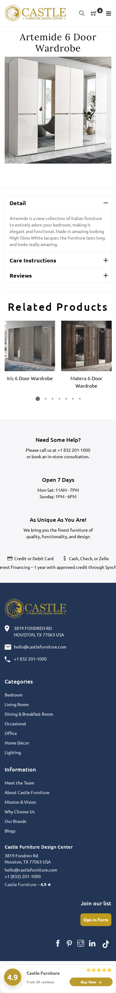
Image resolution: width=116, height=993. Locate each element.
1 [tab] (38, 399)
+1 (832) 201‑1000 (23, 876)
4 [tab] (59, 399)
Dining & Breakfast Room (29, 714)
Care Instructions (33, 260)
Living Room (17, 704)
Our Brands (15, 821)
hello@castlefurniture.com (40, 646)
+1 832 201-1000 (74, 450)
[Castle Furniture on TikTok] (105, 943)
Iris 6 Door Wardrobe (30, 378)
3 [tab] (52, 399)
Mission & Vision (20, 802)
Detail (18, 202)
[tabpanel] (30, 352)
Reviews (21, 275)
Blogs (10, 830)
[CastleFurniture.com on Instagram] (80, 943)
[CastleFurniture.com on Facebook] (57, 943)
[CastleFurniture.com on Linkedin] (92, 943)
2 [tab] (45, 399)
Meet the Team (19, 782)
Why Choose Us (20, 811)
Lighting (13, 752)
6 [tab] (73, 399)
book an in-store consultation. (60, 456)
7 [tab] (79, 399)
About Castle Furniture (27, 792)
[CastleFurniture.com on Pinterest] (69, 943)
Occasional (15, 723)
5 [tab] (66, 399)
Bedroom (14, 694)
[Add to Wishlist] (46, 330)
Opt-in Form (96, 919)
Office (11, 733)
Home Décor (17, 742)
